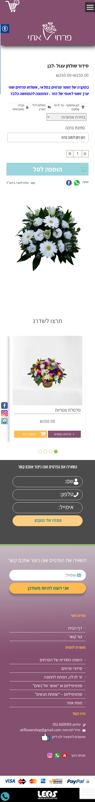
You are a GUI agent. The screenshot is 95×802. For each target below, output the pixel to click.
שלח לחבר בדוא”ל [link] (17, 183)
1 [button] (56, 451)
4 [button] (40, 451)
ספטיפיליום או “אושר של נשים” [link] (57, 685)
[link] (4, 405)
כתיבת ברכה (75, 127)
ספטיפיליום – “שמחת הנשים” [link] (58, 694)
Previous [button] (86, 378)
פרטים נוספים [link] (64, 434)
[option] (47, 389)
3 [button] (45, 451)
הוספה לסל (47, 169)
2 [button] (50, 451)
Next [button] (8, 378)
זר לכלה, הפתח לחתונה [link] (63, 677)
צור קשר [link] (75, 636)
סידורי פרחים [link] (71, 668)
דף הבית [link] (75, 628)
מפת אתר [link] (74, 703)
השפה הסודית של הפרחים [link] (61, 660)
